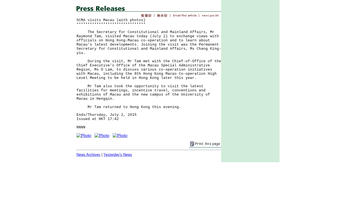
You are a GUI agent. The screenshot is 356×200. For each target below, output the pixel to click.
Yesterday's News (117, 154)
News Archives (88, 154)
